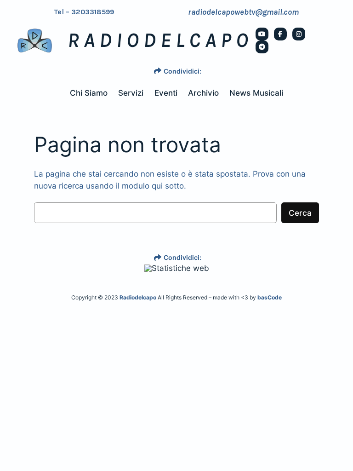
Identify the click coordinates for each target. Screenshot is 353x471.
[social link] (262, 34)
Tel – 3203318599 (84, 12)
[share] (158, 71)
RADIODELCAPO (160, 40)
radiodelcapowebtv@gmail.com (243, 12)
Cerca (300, 213)
